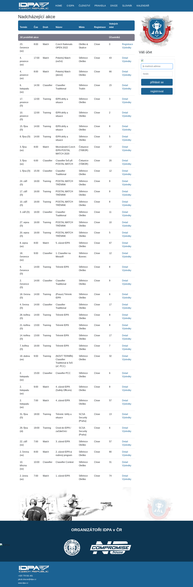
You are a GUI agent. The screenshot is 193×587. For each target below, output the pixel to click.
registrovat (157, 91)
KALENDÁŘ (143, 6)
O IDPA (70, 6)
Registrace (127, 44)
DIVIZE (114, 6)
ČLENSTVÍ (84, 6)
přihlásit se (157, 82)
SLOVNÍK (127, 6)
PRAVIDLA (100, 6)
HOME (58, 6)
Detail (125, 58)
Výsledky (126, 47)
